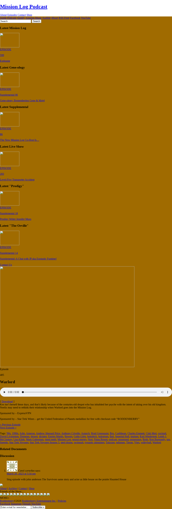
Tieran (129, 442)
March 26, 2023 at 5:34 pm (21, 473)
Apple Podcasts (8, 17)
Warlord (157, 442)
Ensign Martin (55, 436)
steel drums (67, 442)
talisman (120, 442)
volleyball (146, 442)
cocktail (162, 433)
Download (7, 401)
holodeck (92, 436)
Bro (112, 433)
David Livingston (9, 436)
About (3, 14)
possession (135, 439)
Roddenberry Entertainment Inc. (39, 500)
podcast (113, 439)
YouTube (86, 17)
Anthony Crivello (70, 433)
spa (168, 439)
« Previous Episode (10, 424)
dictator (43, 436)
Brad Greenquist (100, 433)
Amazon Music (33, 17)
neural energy (79, 439)
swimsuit (78, 442)
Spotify (21, 17)
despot (34, 436)
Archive (12, 488)
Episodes (12, 14)
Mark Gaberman (35, 439)
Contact (22, 14)
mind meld (50, 439)
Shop (29, 14)
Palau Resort (101, 439)
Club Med (151, 433)
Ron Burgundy (157, 439)
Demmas (24, 436)
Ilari (112, 436)
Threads (26, 503)
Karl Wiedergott (148, 436)
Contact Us (6, 264)
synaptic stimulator (94, 442)
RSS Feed (64, 17)
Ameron (30, 433)
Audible (46, 17)
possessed (123, 439)
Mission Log (64, 439)
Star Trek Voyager (18, 442)
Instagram (16, 503)
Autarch (85, 433)
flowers (68, 436)
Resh (145, 439)
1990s (15, 433)
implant (134, 436)
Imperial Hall (122, 436)
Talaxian (110, 442)
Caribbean (120, 433)
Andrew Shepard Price (48, 433)
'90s (8, 433)
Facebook (75, 17)
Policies (62, 500)
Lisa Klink (19, 439)
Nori (90, 439)
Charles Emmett (135, 433)
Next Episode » (8, 427)
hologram (103, 436)
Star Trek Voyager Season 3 (44, 442)
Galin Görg (80, 436)
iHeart (54, 17)
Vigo (136, 442)
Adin (22, 433)
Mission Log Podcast (23, 7)
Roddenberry (7, 500)
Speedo (4, 442)
